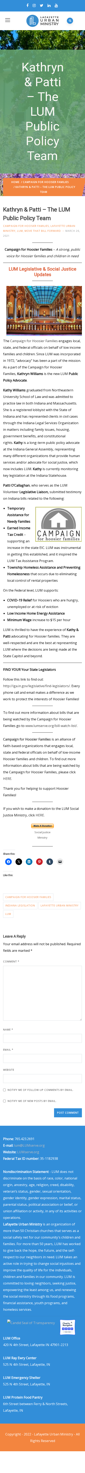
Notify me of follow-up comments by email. (40, 1090)
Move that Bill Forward (43, 231)
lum (8, 914)
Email (8, 1049)
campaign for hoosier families (28, 897)
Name (8, 1029)
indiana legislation (20, 905)
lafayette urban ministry (60, 905)
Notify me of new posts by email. (32, 1101)
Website (8, 1070)
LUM (20, 231)
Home (15, 182)
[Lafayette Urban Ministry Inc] (31, 1323)
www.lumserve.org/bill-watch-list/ (51, 725)
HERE (7, 778)
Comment (11, 961)
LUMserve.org (28, 1152)
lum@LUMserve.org (29, 1145)
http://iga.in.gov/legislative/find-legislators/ (36, 686)
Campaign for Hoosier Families (46, 182)
